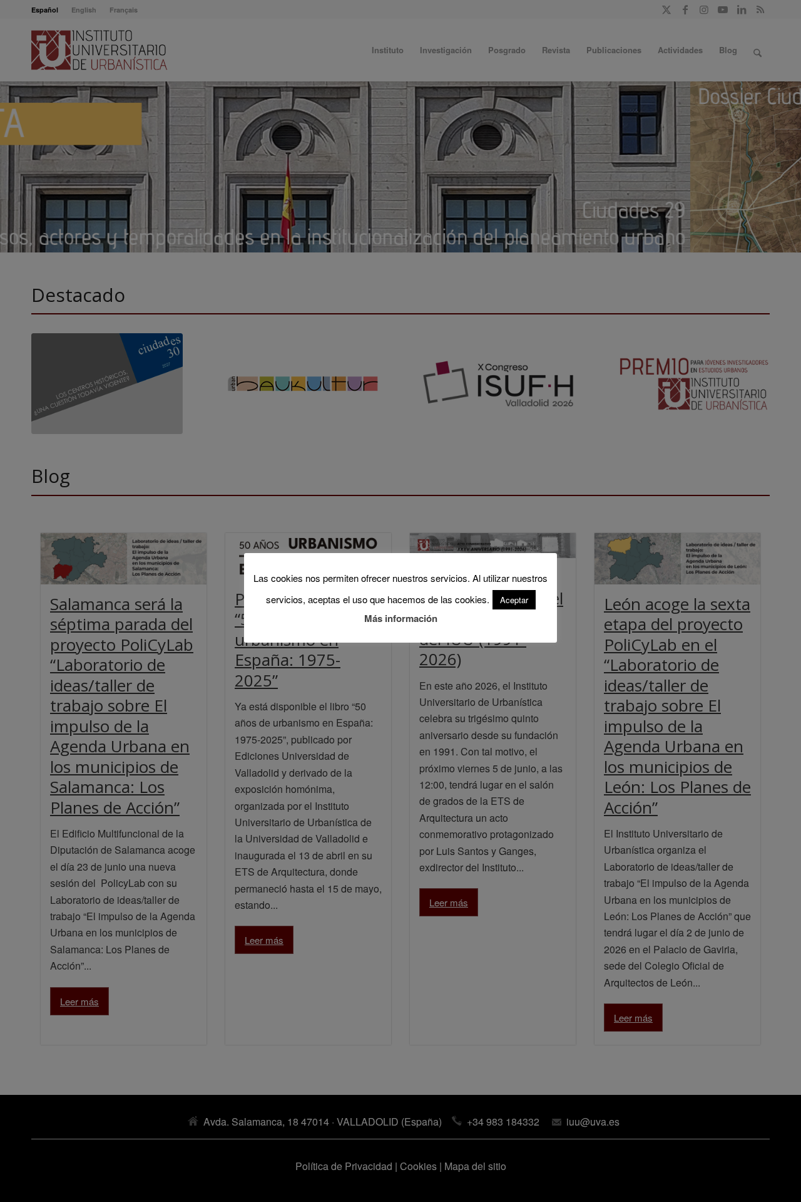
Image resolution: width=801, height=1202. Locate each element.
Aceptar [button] (514, 600)
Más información (400, 618)
